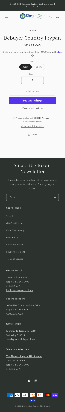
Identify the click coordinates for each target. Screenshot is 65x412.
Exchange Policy (14, 244)
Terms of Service (14, 259)
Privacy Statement (15, 252)
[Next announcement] (59, 5)
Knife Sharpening (15, 230)
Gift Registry (12, 237)
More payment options (32, 108)
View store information (32, 126)
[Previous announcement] (5, 5)
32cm (25, 67)
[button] (6, 16)
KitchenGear (27, 406)
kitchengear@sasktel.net (19, 290)
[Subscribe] (55, 197)
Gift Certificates (14, 223)
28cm (40, 68)
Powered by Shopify (41, 406)
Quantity (32, 74)
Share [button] (34, 134)
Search (10, 216)
